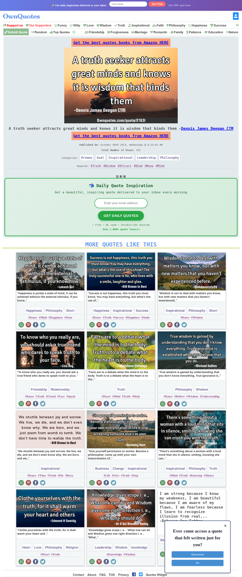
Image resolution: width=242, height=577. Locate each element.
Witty (76, 25)
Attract (125, 166)
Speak (71, 396)
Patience (195, 32)
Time (43, 475)
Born (70, 475)
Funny (62, 25)
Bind (139, 166)
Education (215, 32)
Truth (121, 25)
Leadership (146, 157)
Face (62, 396)
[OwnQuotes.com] (23, 13)
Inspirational (141, 25)
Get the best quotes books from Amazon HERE (121, 42)
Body (137, 396)
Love (90, 25)
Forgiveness (120, 32)
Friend (51, 396)
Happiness (199, 25)
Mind (160, 166)
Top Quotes (61, 32)
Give (116, 475)
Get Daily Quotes (121, 216)
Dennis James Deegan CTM (207, 128)
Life (107, 475)
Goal (100, 157)
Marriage (141, 32)
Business (102, 468)
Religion (72, 547)
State (69, 317)
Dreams (86, 157)
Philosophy (177, 25)
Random (41, 32)
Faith (160, 25)
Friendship (96, 32)
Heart (107, 396)
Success (220, 25)
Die (61, 475)
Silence (209, 475)
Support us (15, 25)
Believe (180, 396)
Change (118, 468)
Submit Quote (17, 32)
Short (70, 310)
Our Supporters (40, 25)
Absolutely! (197, 554)
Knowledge (115, 554)
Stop (135, 475)
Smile (146, 317)
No (197, 562)
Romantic (160, 32)
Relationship (60, 389)
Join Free (157, 4)
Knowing (196, 475)
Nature (233, 32)
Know (150, 166)
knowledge (139, 547)
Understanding (210, 396)
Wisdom (105, 25)
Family (178, 32)
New (79, 32)
